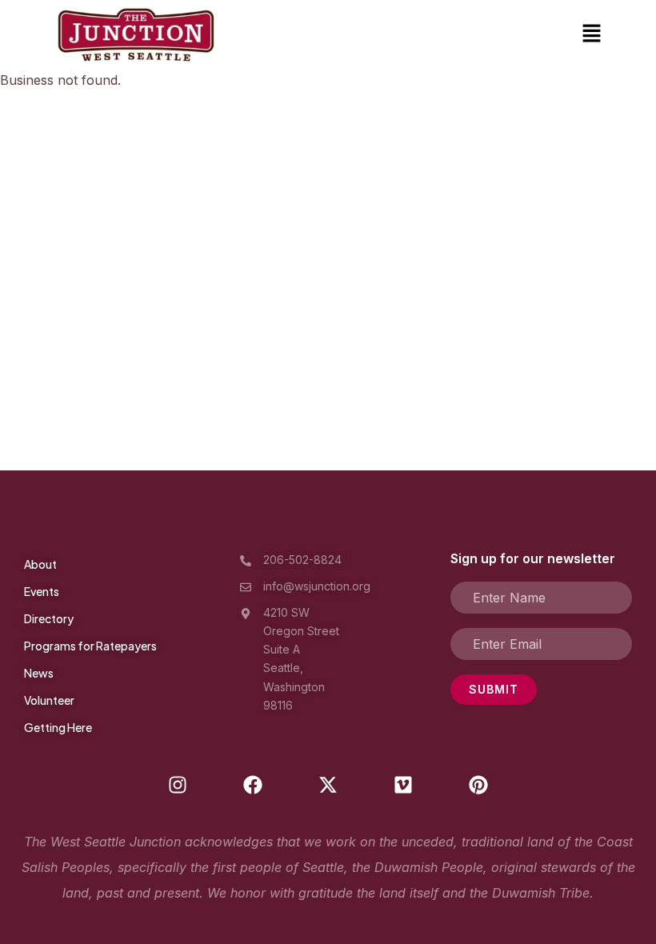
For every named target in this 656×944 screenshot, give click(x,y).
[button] (592, 35)
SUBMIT (493, 689)
